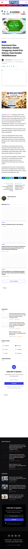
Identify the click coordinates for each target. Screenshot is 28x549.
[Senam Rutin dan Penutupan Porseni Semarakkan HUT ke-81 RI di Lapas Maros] (5, 478)
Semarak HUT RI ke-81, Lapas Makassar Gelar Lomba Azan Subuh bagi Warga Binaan (16, 496)
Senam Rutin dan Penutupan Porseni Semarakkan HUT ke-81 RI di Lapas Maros (17, 478)
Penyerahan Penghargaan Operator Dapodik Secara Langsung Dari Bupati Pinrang (8, 188)
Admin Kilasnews (9, 59)
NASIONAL (9, 5)
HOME (3, 5)
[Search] (26, 2)
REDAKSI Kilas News (17, 539)
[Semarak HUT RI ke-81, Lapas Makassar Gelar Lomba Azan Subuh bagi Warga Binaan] (5, 496)
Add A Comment (14, 281)
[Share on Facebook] (7, 66)
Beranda (3, 38)
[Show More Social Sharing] (16, 66)
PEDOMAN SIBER (8, 539)
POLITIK (15, 5)
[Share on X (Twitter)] (11, 66)
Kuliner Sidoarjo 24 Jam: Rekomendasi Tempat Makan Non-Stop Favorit (17, 333)
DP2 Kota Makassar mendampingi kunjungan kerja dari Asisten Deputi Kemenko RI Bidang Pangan (13, 273)
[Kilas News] (14, 2)
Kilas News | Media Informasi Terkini (14, 541)
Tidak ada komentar (20, 61)
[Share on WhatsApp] (9, 66)
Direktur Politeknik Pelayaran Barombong (12, 224)
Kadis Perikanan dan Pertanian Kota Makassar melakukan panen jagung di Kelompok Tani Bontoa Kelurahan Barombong (14, 248)
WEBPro (18, 545)
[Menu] (2, 2)
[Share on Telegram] (13, 66)
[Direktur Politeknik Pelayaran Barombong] (14, 214)
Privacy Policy (13, 388)
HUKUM (21, 5)
